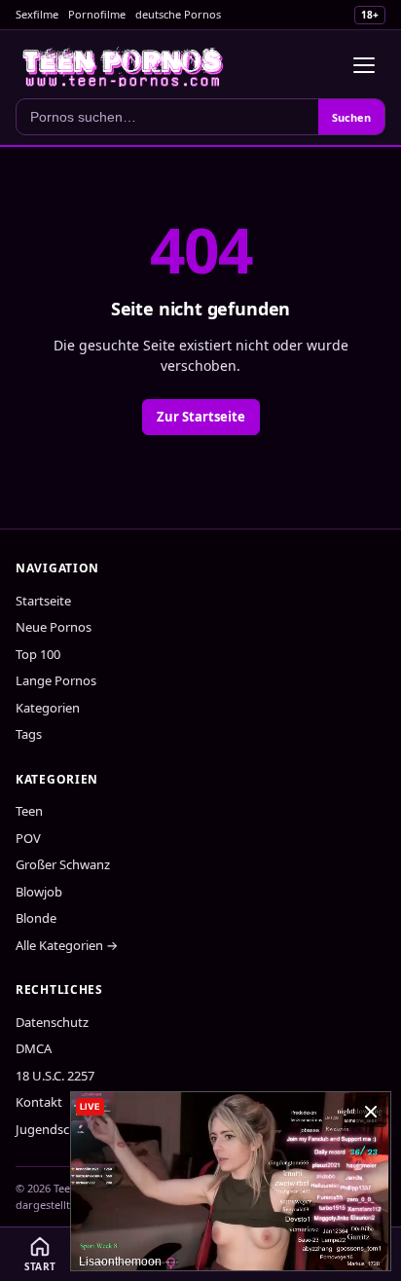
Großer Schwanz (63, 864)
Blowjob (39, 891)
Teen (29, 811)
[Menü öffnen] (364, 65)
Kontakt (39, 1102)
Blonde (36, 918)
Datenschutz (52, 1022)
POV (28, 838)
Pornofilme (97, 14)
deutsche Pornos (178, 14)
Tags (29, 734)
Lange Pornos (56, 680)
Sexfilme (37, 14)
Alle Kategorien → (67, 945)
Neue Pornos (53, 627)
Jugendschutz (55, 1129)
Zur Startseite (201, 416)
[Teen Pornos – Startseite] (124, 65)
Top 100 (38, 654)
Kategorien (48, 707)
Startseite (43, 600)
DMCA (34, 1048)
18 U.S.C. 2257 (55, 1075)
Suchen (351, 117)
